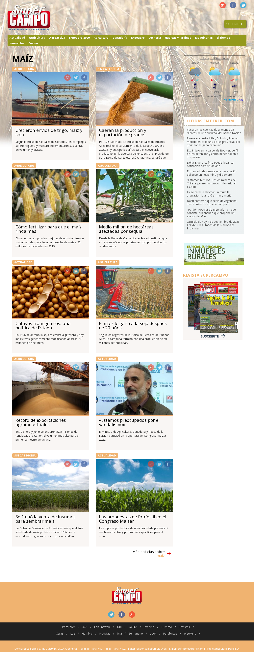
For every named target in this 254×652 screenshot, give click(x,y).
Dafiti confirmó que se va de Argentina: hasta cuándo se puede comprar (212, 202)
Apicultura (101, 37)
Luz (72, 633)
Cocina (33, 43)
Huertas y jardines (178, 37)
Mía (119, 633)
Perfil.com (69, 627)
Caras (60, 633)
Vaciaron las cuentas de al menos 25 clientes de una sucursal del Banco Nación (214, 131)
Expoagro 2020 (79, 37)
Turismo (166, 627)
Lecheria (155, 37)
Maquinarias (204, 37)
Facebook (233, 5)
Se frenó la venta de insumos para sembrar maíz (45, 519)
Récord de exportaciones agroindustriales (40, 422)
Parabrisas (170, 633)
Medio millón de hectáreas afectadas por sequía (126, 229)
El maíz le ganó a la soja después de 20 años (133, 325)
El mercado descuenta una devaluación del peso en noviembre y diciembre (212, 172)
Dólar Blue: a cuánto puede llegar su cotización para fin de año (210, 164)
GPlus (67, 77)
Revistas (184, 627)
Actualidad (17, 37)
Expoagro (138, 37)
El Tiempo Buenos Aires (214, 58)
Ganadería (120, 37)
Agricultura (37, 37)
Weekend (190, 633)
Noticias (104, 633)
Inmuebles (17, 43)
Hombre (87, 633)
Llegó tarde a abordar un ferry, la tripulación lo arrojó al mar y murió (209, 193)
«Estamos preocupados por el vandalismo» (129, 422)
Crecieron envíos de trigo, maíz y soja (48, 132)
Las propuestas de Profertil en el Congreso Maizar (132, 519)
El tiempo (223, 37)
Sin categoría (108, 69)
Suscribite (235, 24)
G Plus (222, 5)
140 (119, 627)
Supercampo (37, 18)
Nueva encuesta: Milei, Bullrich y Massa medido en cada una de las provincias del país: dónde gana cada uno (213, 141)
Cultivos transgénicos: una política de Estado (43, 325)
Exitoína (149, 627)
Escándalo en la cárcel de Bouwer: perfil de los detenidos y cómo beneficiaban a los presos (212, 154)
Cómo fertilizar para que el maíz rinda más (48, 229)
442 (84, 627)
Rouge (132, 627)
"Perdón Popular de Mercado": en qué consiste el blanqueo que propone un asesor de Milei (211, 213)
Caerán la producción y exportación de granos (122, 132)
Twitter (243, 5)
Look (153, 633)
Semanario (136, 633)
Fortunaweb (102, 627)
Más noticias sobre (148, 553)
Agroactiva (57, 37)
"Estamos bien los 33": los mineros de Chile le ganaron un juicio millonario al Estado (211, 183)
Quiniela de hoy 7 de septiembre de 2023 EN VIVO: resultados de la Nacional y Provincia (213, 225)
